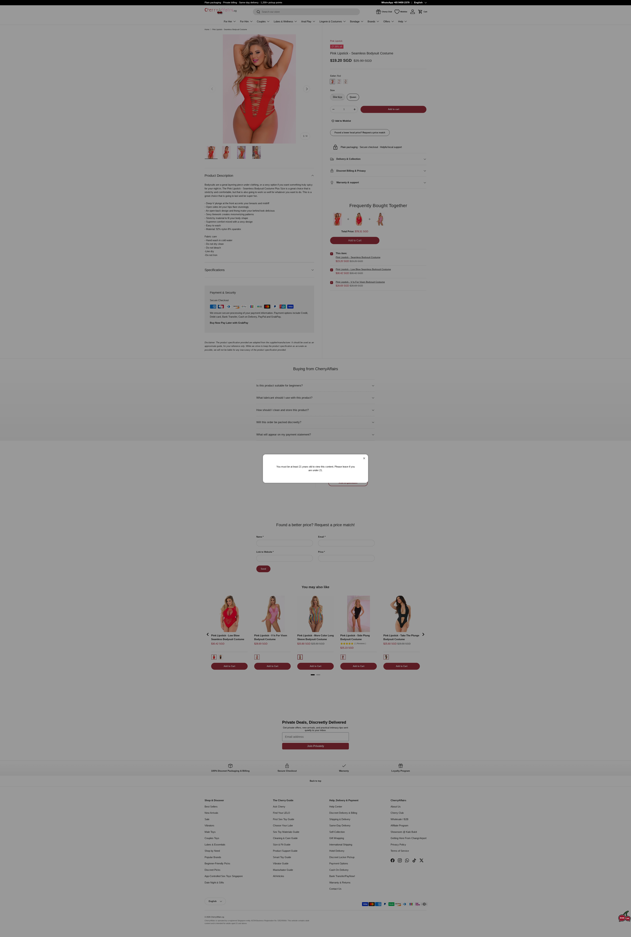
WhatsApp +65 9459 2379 (395, 2)
